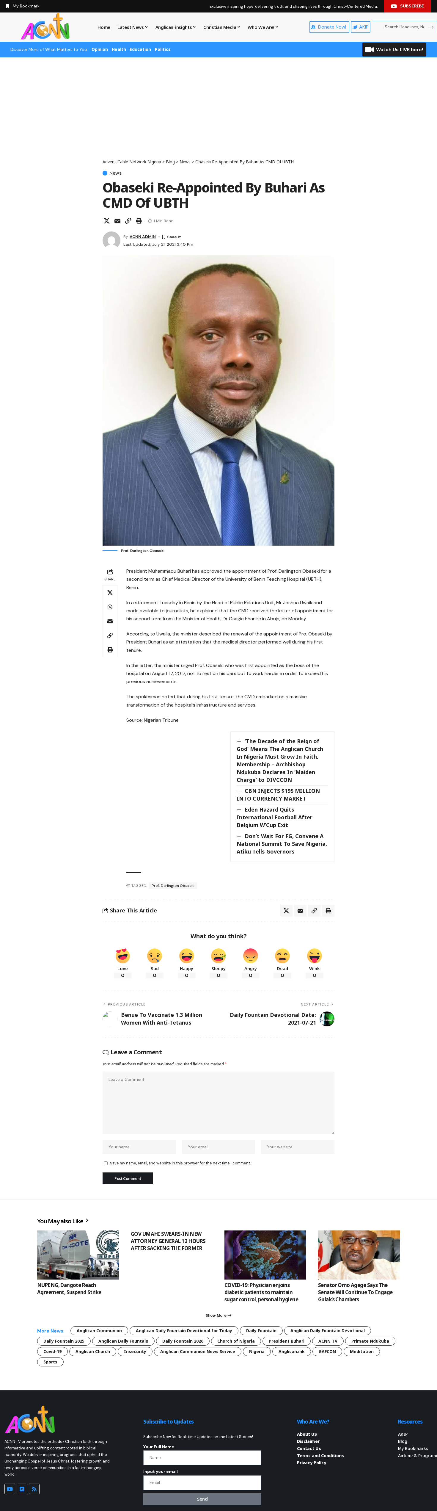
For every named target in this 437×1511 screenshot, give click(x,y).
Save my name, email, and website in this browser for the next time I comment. (180, 1163)
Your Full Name (158, 1446)
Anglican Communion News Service (197, 1351)
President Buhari (286, 1341)
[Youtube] (9, 1489)
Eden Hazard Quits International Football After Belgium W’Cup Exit (274, 817)
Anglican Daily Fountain (123, 1341)
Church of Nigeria (236, 1341)
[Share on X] (107, 221)
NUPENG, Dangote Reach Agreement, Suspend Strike (69, 1289)
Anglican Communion (99, 1330)
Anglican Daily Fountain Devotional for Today (184, 1330)
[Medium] (22, 1489)
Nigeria (257, 1351)
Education (140, 49)
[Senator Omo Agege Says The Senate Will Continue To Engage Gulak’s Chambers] (359, 1255)
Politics (163, 49)
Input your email (160, 1471)
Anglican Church (93, 1351)
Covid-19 (52, 1351)
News (115, 173)
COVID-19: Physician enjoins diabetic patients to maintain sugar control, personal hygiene (261, 1292)
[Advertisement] (218, 114)
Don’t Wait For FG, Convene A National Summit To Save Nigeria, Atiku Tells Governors (282, 843)
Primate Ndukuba (370, 1341)
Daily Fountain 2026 (182, 1341)
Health (119, 49)
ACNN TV (327, 1341)
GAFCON (327, 1351)
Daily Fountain (261, 1330)
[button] (128, 221)
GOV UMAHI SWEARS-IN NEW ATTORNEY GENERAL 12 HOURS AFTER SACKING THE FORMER (168, 1241)
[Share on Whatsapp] (110, 607)
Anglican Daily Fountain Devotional (327, 1330)
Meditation (362, 1351)
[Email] (117, 221)
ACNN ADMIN (143, 236)
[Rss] (34, 1489)
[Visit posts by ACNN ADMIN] (111, 240)
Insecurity (135, 1351)
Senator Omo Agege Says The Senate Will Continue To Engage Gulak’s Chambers (355, 1292)
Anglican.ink (292, 1351)
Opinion (100, 49)
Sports (50, 1362)
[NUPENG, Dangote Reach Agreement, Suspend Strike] (78, 1255)
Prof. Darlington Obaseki (173, 885)
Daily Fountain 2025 (63, 1341)
